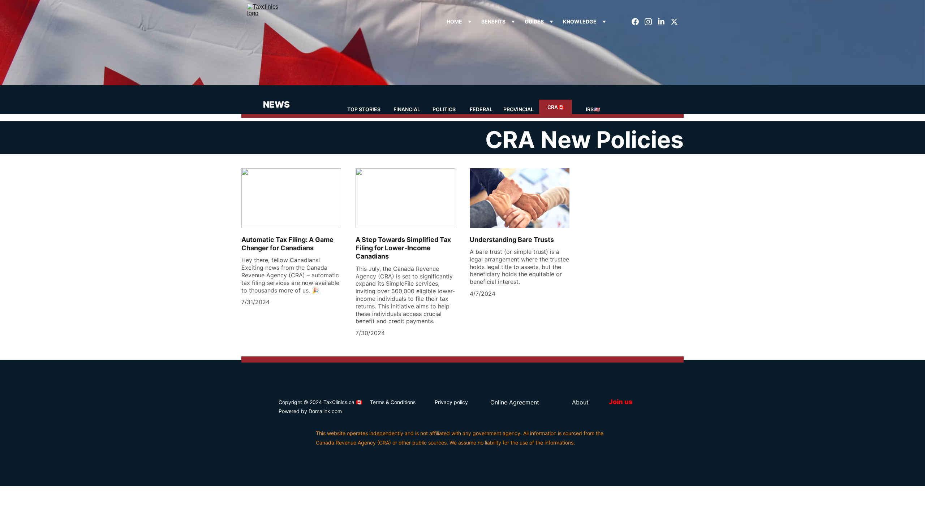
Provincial (518, 109)
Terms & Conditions (393, 402)
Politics (444, 109)
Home (454, 21)
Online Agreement (514, 402)
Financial (406, 109)
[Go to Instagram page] (651, 21)
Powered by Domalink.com (310, 411)
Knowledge (580, 21)
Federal (481, 109)
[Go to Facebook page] (638, 21)
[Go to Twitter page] (674, 21)
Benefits (493, 21)
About (580, 402)
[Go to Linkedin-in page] (664, 21)
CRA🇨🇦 (555, 107)
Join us (621, 402)
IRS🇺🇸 (593, 109)
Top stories (363, 109)
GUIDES (534, 21)
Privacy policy (451, 402)
